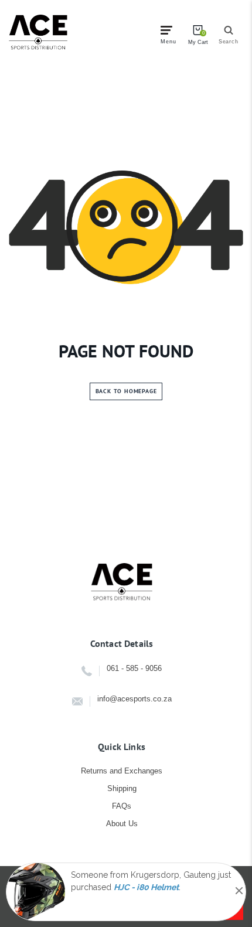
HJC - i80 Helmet (146, 887)
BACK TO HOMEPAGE (126, 391)
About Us (122, 823)
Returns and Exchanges (121, 770)
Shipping (122, 788)
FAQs (121, 806)
